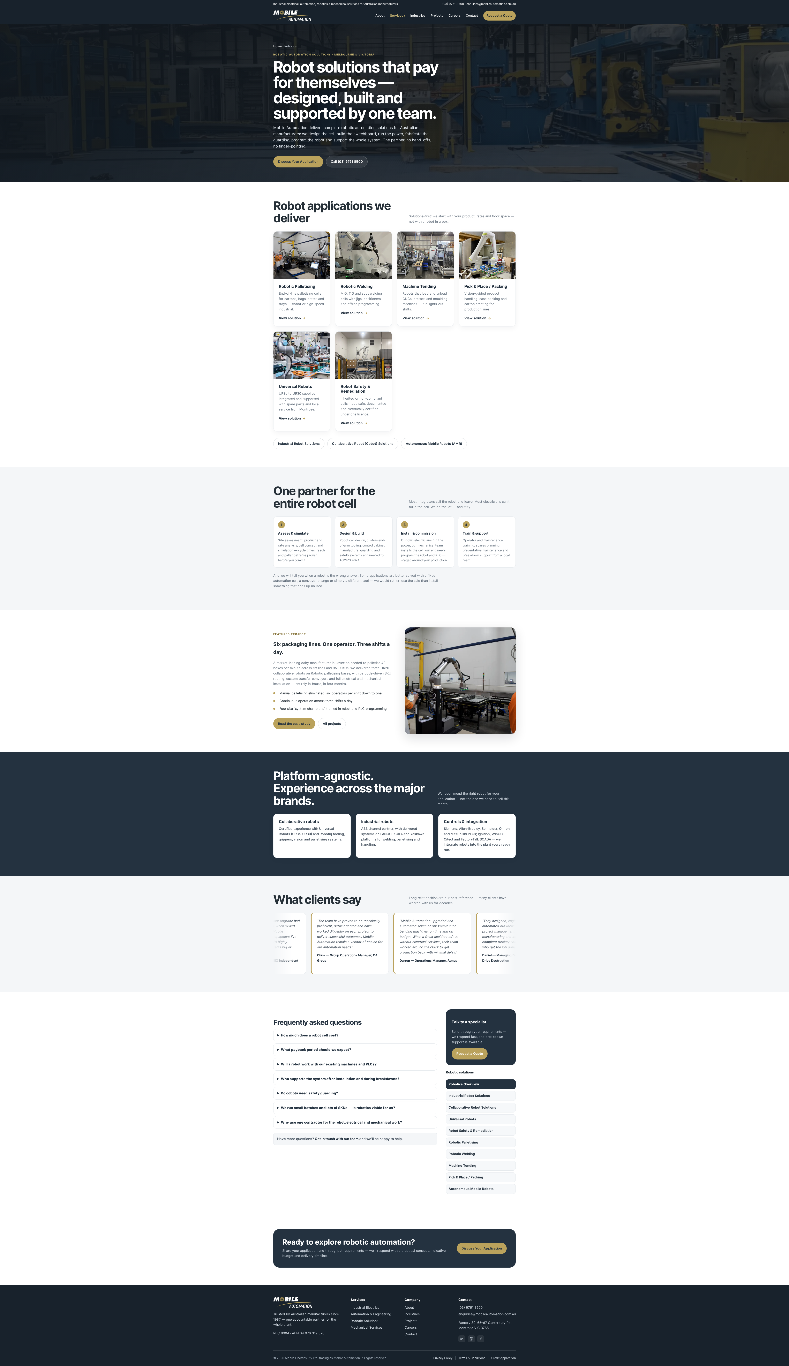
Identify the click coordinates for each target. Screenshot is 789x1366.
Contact (472, 15)
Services (396, 15)
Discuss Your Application (298, 161)
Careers (454, 15)
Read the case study (294, 724)
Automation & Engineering (371, 1314)
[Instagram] (471, 1338)
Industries (417, 15)
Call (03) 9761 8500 (347, 161)
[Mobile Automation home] (292, 15)
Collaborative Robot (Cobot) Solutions (362, 444)
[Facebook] (480, 1338)
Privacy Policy (442, 1358)
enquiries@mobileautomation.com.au (491, 4)
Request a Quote (499, 15)
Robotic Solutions (364, 1321)
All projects (332, 724)
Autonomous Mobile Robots (471, 1189)
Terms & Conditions (471, 1358)
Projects (437, 15)
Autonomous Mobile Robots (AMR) (434, 444)
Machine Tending (462, 1165)
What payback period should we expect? (316, 1050)
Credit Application (503, 1358)
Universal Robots (462, 1119)
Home (277, 46)
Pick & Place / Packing (466, 1177)
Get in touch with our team (337, 1139)
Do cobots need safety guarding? (309, 1093)
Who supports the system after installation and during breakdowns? (340, 1079)
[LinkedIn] (461, 1338)
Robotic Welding (462, 1154)
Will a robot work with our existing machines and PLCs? (329, 1064)
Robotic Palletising (463, 1142)
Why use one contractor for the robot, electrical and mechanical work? (341, 1122)
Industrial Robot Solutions (299, 444)
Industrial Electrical (365, 1307)
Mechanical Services (366, 1327)
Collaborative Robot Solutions (472, 1107)
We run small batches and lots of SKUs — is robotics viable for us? (338, 1108)
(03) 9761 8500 (453, 4)
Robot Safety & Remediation (471, 1131)
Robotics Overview (464, 1084)
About (380, 15)
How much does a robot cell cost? (309, 1035)
